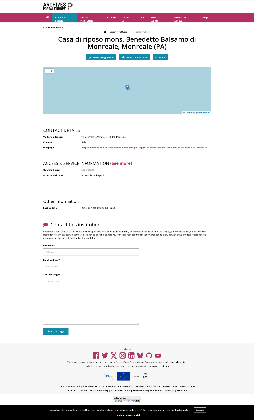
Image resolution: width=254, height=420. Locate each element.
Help (177, 362)
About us (125, 19)
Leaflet (188, 112)
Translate (135, 400)
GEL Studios (182, 390)
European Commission (172, 386)
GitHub (165, 366)
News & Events (155, 19)
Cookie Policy (101, 390)
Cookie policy (182, 409)
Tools (141, 17)
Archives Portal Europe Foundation (103, 386)
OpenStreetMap (202, 112)
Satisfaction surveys (180, 19)
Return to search (54, 27)
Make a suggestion (102, 57)
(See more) (121, 163)
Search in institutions (119, 32)
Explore (111, 17)
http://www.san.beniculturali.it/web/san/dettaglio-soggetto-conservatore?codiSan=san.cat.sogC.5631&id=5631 (144, 147)
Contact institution (136, 57)
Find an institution (86, 19)
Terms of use (86, 390)
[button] (127, 87)
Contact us (71, 390)
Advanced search (60, 19)
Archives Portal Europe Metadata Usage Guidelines (136, 390)
